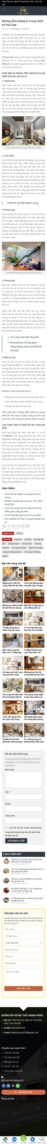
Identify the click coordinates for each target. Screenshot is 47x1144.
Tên (7, 792)
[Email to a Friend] (18, 526)
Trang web (9, 816)
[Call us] (18, 1086)
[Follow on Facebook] (3, 1086)
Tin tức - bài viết (11, 1066)
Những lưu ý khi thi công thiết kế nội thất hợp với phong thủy (26, 860)
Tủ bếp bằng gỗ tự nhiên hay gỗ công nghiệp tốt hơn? (27, 899)
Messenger (32, 1142)
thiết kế (8, 436)
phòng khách (13, 544)
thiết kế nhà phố (35, 548)
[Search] (44, 10)
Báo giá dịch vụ (11, 1062)
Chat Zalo (14, 1142)
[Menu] (3, 11)
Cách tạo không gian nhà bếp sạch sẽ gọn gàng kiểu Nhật (27, 870)
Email (8, 804)
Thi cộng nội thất (19, 548)
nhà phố (18, 539)
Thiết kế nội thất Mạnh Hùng (23, 203)
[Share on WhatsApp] (4, 526)
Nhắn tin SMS (41, 1142)
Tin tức (19, 533)
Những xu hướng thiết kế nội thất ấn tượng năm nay (26, 880)
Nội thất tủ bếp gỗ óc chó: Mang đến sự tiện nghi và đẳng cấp (26, 889)
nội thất (28, 539)
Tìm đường (5, 1142)
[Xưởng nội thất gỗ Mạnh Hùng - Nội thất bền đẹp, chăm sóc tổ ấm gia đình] (23, 10)
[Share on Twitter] (13, 526)
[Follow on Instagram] (8, 1086)
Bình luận (10, 770)
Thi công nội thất (11, 1057)
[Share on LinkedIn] (28, 526)
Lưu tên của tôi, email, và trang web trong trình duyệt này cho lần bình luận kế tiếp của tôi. (23, 832)
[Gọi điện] (23, 1138)
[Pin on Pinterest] (23, 526)
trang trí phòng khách (12, 552)
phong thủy (27, 544)
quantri (25, 29)
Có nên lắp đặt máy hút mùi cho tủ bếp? (23, 515)
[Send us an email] (13, 1086)
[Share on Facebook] (9, 526)
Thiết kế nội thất (11, 1053)
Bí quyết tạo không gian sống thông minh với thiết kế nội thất (26, 346)
